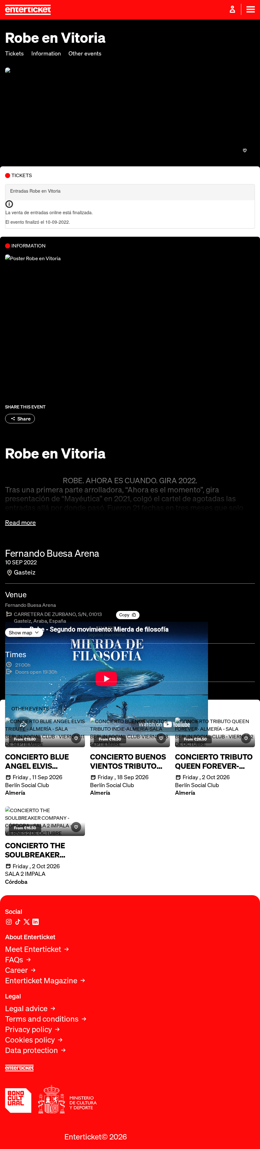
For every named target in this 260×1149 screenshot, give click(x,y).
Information (46, 53)
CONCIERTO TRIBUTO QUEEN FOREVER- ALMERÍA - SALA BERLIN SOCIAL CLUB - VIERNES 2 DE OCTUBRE (214, 761)
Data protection (31, 1050)
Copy (124, 615)
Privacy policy (28, 1029)
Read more (20, 522)
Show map (20, 632)
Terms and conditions (42, 1019)
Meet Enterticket (33, 949)
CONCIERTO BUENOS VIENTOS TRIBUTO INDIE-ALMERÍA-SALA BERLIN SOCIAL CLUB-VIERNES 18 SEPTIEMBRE (129, 761)
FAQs (14, 959)
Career (16, 970)
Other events (84, 53)
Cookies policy (30, 1039)
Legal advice (26, 1008)
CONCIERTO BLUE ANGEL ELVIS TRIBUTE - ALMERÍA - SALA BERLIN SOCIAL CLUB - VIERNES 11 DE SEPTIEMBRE (43, 761)
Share (24, 418)
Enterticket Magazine (41, 980)
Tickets (14, 53)
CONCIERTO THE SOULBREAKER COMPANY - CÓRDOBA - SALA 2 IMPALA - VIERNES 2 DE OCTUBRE (41, 850)
